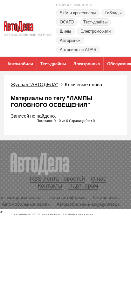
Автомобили (20, 63)
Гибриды (113, 12)
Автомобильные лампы (26, 204)
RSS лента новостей (57, 179)
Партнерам (83, 186)
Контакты (50, 186)
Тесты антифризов (67, 197)
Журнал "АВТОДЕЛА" (34, 84)
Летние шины (107, 197)
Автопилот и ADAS (78, 49)
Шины (65, 31)
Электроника (86, 63)
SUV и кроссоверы (78, 12)
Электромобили (95, 31)
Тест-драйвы (95, 22)
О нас (98, 179)
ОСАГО (67, 22)
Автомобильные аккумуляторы (89, 204)
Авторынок (70, 40)
